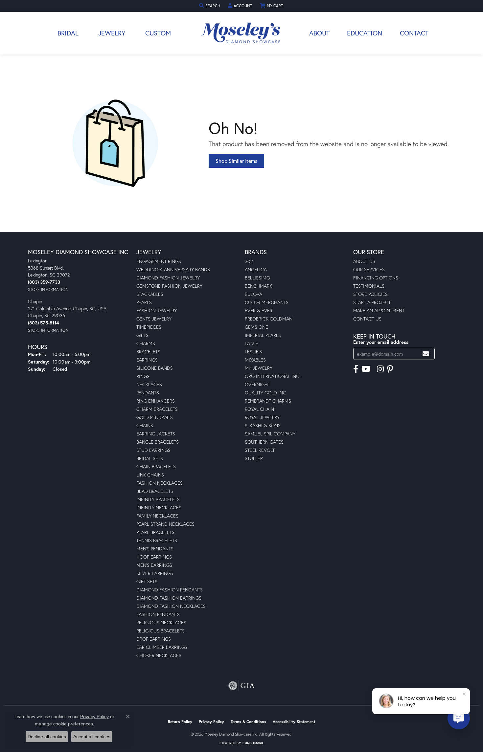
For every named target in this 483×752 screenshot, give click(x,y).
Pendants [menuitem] (147, 392)
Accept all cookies (91, 736)
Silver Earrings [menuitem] (154, 573)
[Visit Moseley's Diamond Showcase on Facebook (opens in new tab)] (355, 369)
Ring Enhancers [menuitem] (155, 401)
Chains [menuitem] (144, 425)
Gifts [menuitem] (142, 335)
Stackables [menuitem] (149, 294)
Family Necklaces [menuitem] (157, 516)
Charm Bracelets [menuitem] (157, 409)
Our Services (369, 269)
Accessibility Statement (294, 721)
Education (364, 33)
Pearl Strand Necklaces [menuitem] (165, 524)
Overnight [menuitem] (257, 384)
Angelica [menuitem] (256, 269)
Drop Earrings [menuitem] (153, 639)
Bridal (68, 33)
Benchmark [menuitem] (258, 286)
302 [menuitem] (249, 261)
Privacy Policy (211, 721)
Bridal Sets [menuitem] (149, 458)
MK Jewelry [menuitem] (258, 368)
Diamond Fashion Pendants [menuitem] (169, 589)
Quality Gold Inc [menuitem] (265, 392)
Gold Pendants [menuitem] (154, 417)
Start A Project (372, 302)
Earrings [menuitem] (147, 360)
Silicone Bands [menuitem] (154, 368)
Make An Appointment (378, 310)
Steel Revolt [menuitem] (260, 450)
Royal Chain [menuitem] (259, 409)
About (319, 33)
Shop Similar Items (236, 160)
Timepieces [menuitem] (148, 327)
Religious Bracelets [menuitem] (160, 631)
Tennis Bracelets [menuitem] (156, 540)
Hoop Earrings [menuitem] (154, 557)
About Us (364, 261)
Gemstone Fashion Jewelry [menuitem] (169, 286)
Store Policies (370, 294)
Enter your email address (380, 342)
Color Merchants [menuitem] (266, 302)
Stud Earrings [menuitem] (153, 450)
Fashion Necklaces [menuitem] (159, 483)
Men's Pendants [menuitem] (154, 548)
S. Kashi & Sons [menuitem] (263, 425)
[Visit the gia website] (241, 685)
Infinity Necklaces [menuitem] (158, 507)
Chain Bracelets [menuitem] (156, 466)
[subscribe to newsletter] (425, 354)
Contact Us (367, 319)
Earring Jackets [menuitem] (155, 434)
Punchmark (252, 743)
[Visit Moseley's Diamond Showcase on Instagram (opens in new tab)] (380, 369)
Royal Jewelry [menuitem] (262, 417)
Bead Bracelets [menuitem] (154, 491)
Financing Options (375, 278)
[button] (210, 5)
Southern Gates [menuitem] (264, 442)
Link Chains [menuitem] (150, 475)
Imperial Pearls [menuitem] (263, 335)
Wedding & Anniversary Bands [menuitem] (173, 269)
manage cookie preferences (64, 723)
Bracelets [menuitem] (148, 351)
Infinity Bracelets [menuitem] (158, 499)
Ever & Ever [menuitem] (258, 310)
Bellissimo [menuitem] (257, 278)
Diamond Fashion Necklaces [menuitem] (171, 606)
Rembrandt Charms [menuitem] (268, 401)
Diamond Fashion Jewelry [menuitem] (168, 278)
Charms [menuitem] (145, 343)
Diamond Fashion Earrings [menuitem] (168, 598)
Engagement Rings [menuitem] (158, 261)
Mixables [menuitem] (255, 360)
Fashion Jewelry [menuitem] (156, 310)
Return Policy (180, 721)
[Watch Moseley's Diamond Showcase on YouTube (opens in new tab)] (365, 369)
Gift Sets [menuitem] (146, 581)
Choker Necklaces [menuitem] (158, 655)
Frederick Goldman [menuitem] (268, 319)
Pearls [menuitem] (144, 302)
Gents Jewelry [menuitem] (154, 319)
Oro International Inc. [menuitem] (272, 376)
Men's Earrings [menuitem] (154, 565)
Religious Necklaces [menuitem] (161, 622)
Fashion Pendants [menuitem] (158, 614)
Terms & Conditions (248, 721)
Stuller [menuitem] (254, 458)
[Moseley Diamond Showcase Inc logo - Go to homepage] (241, 33)
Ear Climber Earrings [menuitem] (161, 647)
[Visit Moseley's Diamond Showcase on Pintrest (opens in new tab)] (390, 369)
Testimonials (368, 286)
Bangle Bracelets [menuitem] (157, 442)
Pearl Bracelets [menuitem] (155, 532)
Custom (158, 33)
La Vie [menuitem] (251, 343)
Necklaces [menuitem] (149, 384)
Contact (414, 33)
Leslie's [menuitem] (253, 351)
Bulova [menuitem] (253, 294)
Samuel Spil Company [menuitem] (270, 434)
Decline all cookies (47, 736)
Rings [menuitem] (143, 376)
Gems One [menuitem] (256, 327)
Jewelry (112, 33)
